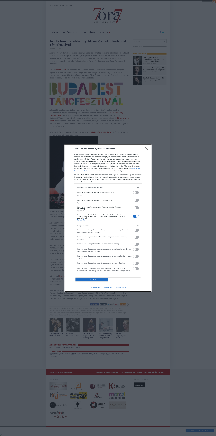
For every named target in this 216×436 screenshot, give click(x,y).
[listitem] (108, 187)
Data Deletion (95, 287)
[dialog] (108, 218)
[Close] (147, 149)
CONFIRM (92, 279)
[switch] (136, 192)
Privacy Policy (121, 287)
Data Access (108, 287)
